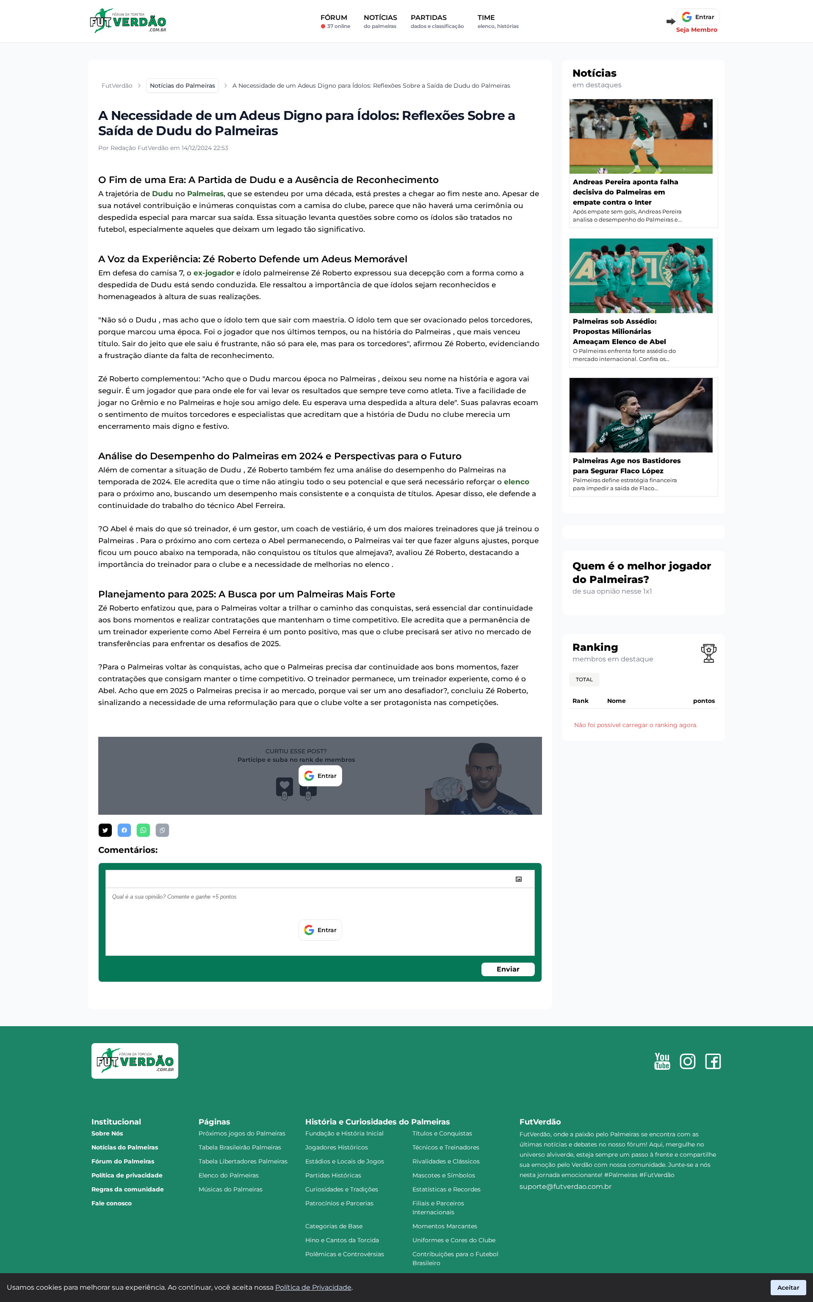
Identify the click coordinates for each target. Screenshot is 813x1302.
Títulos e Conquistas (442, 1133)
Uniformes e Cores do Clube (453, 1240)
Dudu (162, 193)
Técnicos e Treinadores (445, 1147)
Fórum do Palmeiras (122, 1161)
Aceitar (788, 1287)
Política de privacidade (127, 1175)
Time (498, 21)
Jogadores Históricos (336, 1147)
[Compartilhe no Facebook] (124, 830)
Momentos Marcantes (444, 1226)
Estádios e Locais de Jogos (344, 1161)
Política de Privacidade (313, 1287)
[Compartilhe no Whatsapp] (143, 830)
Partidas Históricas (333, 1175)
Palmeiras (205, 193)
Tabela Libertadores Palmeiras (243, 1161)
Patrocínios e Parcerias (339, 1203)
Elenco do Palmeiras (229, 1175)
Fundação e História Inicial (344, 1133)
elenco (516, 481)
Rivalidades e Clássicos (446, 1161)
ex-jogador (214, 273)
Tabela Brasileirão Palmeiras (240, 1147)
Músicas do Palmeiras (231, 1189)
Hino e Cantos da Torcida (342, 1240)
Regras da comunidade (127, 1189)
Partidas (437, 21)
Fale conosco (111, 1203)
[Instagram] (687, 1061)
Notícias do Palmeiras (124, 1147)
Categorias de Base (333, 1226)
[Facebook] (713, 1061)
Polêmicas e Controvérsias (344, 1254)
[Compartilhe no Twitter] (105, 830)
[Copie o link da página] (162, 830)
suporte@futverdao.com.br (565, 1187)
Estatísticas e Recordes (446, 1189)
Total (584, 679)
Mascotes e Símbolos (443, 1175)
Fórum (335, 21)
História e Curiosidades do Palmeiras (377, 1122)
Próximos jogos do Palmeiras (242, 1133)
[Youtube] (662, 1061)
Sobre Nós (107, 1133)
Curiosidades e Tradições (341, 1189)
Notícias (380, 21)
